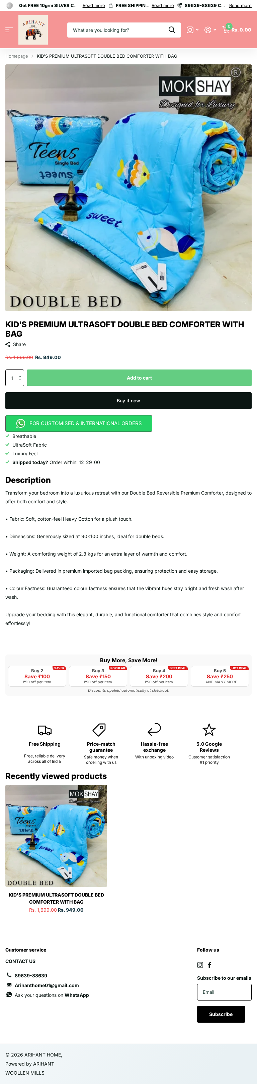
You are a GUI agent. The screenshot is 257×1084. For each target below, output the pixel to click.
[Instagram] (200, 965)
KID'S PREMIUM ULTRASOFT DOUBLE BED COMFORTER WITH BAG (56, 898)
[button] (21, 372)
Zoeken (172, 30)
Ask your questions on (52, 995)
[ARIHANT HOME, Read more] (192, 30)
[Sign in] (210, 30)
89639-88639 (31, 975)
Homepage (16, 56)
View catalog (9, 30)
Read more (94, 5)
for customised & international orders (85, 423)
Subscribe (221, 1014)
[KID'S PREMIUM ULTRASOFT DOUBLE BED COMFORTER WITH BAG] (56, 836)
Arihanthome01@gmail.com (47, 985)
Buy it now (128, 400)
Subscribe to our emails (224, 978)
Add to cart (139, 378)
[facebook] (209, 965)
